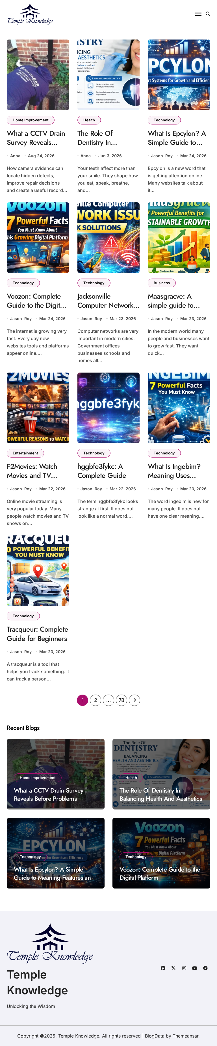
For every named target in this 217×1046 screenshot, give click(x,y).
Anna (15, 155)
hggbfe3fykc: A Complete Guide (101, 471)
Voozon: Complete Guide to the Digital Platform (36, 305)
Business (162, 283)
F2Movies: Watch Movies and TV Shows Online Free (34, 475)
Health (89, 120)
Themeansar (185, 1036)
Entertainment (25, 453)
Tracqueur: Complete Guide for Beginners (37, 634)
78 (121, 700)
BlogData (154, 1036)
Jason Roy (162, 155)
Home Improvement (31, 120)
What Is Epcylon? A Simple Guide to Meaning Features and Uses (177, 147)
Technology (164, 120)
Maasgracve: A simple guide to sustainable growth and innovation (175, 310)
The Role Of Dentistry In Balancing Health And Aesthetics (102, 147)
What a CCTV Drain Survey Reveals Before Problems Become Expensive (36, 147)
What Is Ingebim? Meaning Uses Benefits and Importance (174, 480)
